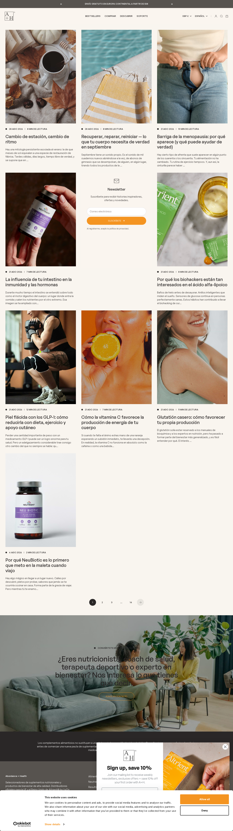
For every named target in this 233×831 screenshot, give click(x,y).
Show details (52, 824)
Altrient (92, 776)
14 (131, 602)
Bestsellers (92, 16)
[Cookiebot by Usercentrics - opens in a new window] (22, 824)
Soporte (142, 16)
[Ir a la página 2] (140, 602)
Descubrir (126, 16)
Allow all (204, 799)
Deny (204, 810)
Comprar (110, 16)
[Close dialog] (225, 747)
